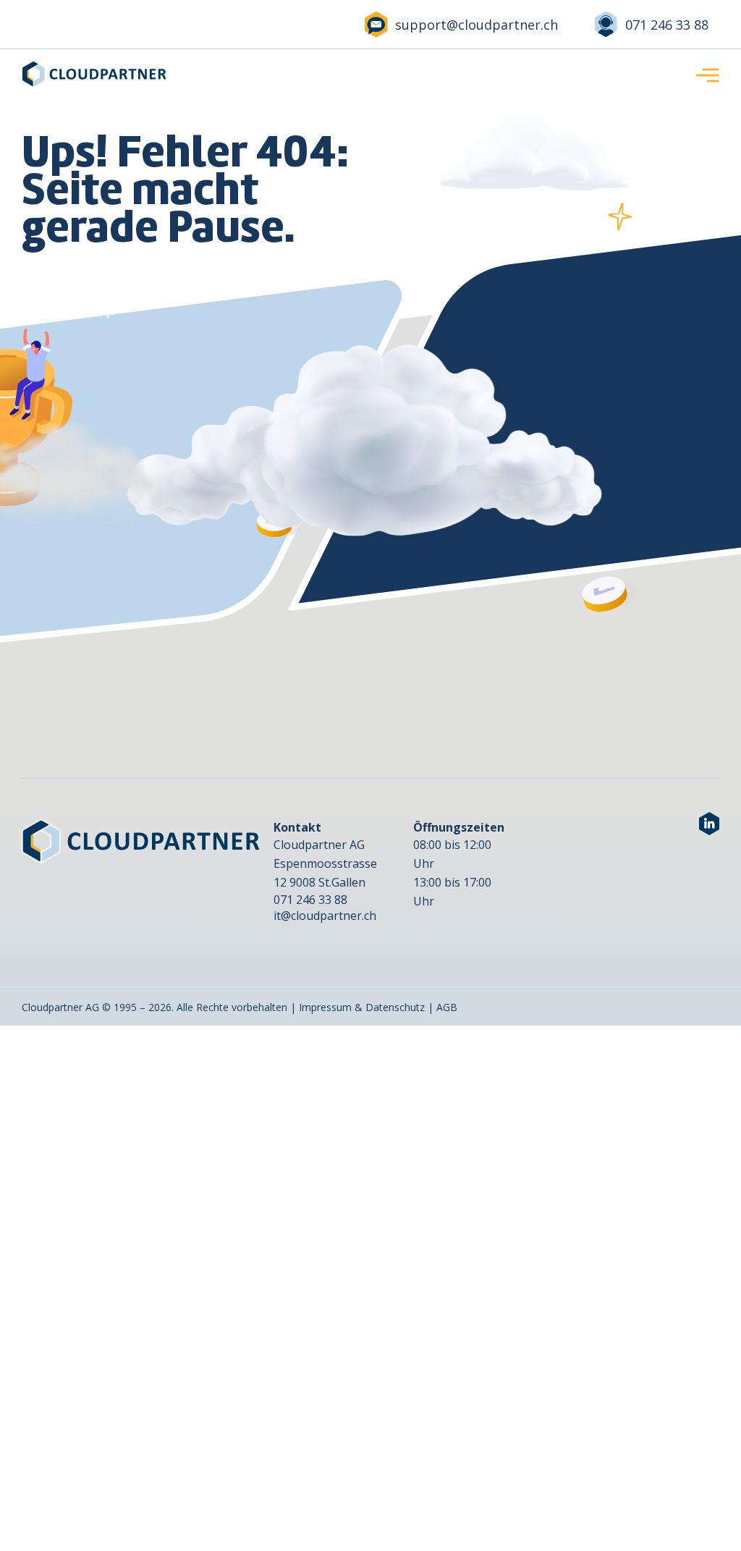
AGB (446, 1007)
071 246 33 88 (666, 24)
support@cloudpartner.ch (476, 24)
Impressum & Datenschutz (362, 1007)
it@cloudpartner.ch (325, 916)
